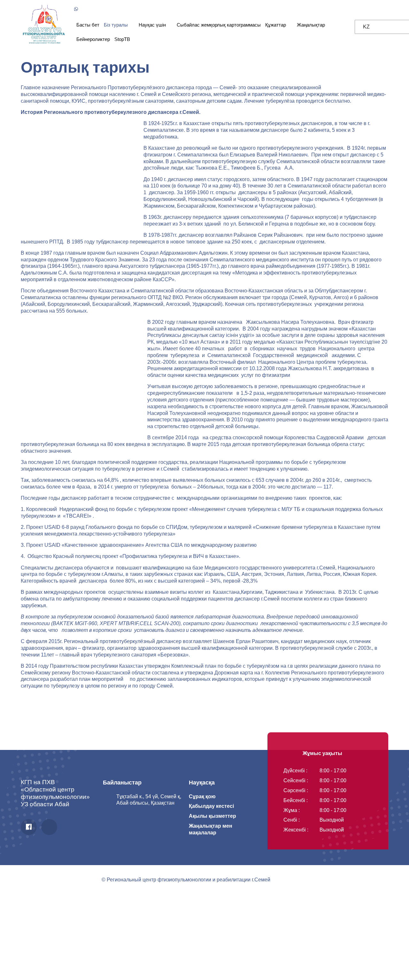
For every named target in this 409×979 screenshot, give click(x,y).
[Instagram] (49, 827)
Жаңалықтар (311, 25)
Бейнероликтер (93, 39)
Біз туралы (116, 25)
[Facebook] (29, 827)
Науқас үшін (152, 25)
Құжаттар (275, 25)
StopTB (122, 39)
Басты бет (87, 25)
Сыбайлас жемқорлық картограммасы (219, 25)
